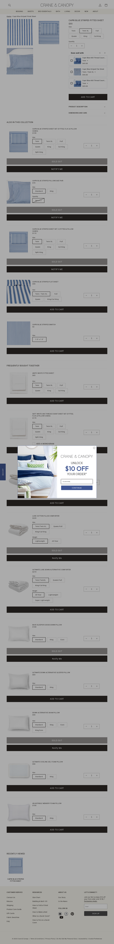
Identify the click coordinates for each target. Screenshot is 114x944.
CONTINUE (77, 488)
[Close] (94, 448)
